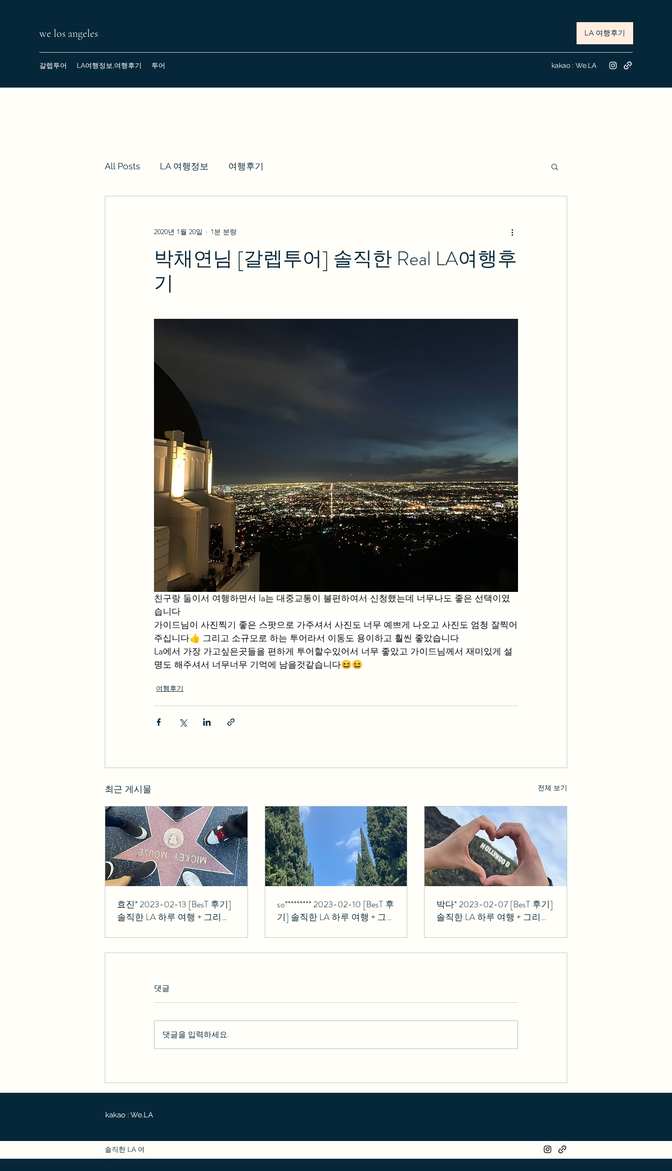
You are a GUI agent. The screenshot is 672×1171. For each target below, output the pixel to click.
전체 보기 (552, 787)
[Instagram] (613, 65)
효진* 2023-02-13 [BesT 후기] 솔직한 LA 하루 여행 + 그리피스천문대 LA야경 (174, 911)
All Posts (122, 166)
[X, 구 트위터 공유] (182, 722)
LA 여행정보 (184, 166)
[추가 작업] (512, 232)
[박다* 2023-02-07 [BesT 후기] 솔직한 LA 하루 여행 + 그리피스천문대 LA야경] (496, 846)
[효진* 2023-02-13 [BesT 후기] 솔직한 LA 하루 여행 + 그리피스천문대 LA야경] (176, 846)
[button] (554, 166)
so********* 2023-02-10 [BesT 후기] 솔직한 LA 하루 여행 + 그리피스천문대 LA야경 (336, 911)
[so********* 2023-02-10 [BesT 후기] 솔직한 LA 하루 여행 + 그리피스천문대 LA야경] (336, 846)
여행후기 (246, 166)
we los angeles (69, 33)
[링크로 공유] (231, 722)
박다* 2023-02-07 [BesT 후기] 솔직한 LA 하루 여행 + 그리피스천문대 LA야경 (494, 911)
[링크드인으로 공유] (207, 722)
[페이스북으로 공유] (158, 722)
